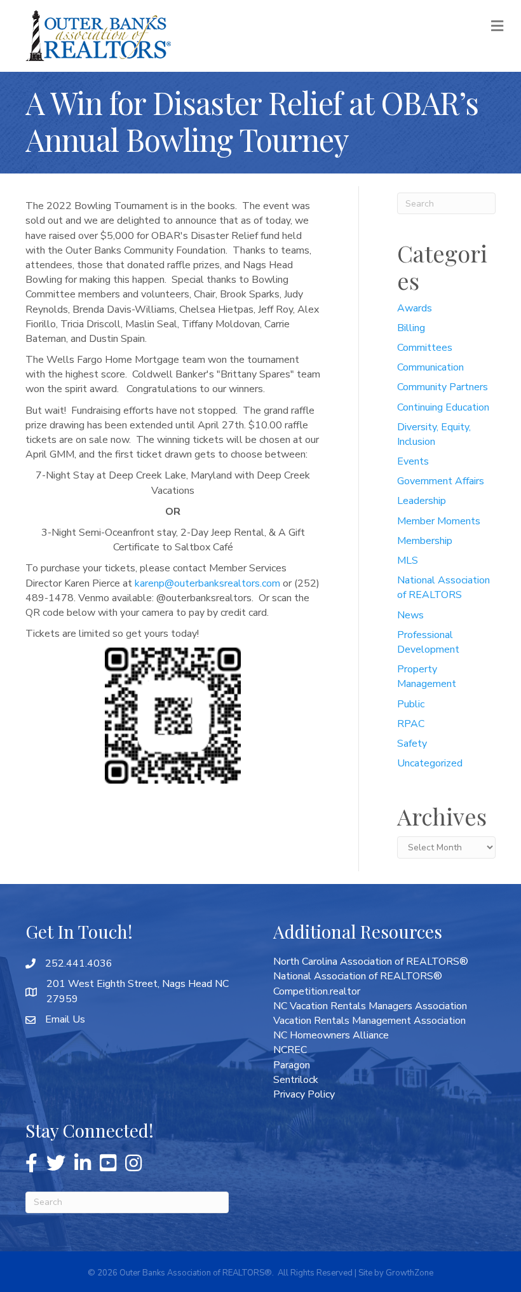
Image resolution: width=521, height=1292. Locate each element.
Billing (411, 328)
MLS (407, 561)
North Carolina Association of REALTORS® (370, 962)
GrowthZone (409, 1273)
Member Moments (438, 521)
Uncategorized (430, 763)
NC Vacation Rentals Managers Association (370, 1006)
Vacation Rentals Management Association (369, 1021)
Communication (430, 367)
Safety (412, 744)
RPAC (410, 724)
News (410, 615)
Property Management (426, 676)
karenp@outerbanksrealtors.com (207, 583)
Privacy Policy (304, 1094)
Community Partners (442, 387)
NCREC (290, 1050)
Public (410, 704)
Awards (414, 308)
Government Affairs (440, 481)
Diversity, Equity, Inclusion (434, 434)
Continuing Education (443, 407)
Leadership (421, 501)
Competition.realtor (316, 991)
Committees (424, 348)
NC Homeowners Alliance (331, 1035)
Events (413, 461)
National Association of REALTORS (443, 587)
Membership (424, 541)
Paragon (291, 1065)
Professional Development (428, 642)
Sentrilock (295, 1080)
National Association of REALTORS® (357, 976)
